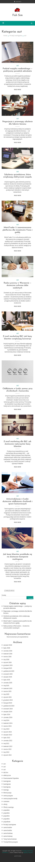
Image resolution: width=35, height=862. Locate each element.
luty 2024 (6, 729)
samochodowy (7, 833)
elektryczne (7, 775)
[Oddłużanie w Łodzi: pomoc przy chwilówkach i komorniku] (17, 371)
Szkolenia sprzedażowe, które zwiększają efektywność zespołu (16, 617)
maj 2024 (6, 720)
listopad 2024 (7, 703)
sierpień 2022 (7, 735)
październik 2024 (8, 706)
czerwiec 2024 (7, 717)
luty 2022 (6, 752)
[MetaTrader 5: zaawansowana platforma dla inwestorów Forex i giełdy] (17, 211)
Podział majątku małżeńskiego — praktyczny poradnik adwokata (17, 607)
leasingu (6, 790)
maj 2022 (6, 743)
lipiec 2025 (6, 680)
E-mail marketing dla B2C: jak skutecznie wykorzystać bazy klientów (17, 443)
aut (17, 65)
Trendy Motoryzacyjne (10, 842)
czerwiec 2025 (7, 683)
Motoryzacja (7, 793)
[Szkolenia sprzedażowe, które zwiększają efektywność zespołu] (17, 158)
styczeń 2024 (7, 732)
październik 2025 (8, 671)
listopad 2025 (7, 668)
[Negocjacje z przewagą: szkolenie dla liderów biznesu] (17, 105)
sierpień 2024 (7, 712)
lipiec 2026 (6, 648)
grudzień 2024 (7, 700)
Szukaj (4, 595)
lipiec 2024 (6, 714)
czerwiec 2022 (7, 740)
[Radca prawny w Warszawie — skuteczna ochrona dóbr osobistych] (17, 266)
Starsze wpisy (9, 590)
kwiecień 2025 (7, 688)
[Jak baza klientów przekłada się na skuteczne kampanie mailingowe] (17, 538)
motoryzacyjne (8, 796)
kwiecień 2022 (7, 746)
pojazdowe (6, 822)
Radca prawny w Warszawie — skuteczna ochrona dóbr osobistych (17, 285)
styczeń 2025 (7, 697)
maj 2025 (6, 685)
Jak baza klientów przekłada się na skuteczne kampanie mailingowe (17, 556)
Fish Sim (17, 15)
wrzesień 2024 (7, 709)
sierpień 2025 (7, 677)
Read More (17, 89)
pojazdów (6, 810)
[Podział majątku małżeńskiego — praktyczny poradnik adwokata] (17, 52)
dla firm (5, 772)
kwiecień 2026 (7, 654)
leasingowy (7, 787)
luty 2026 (6, 659)
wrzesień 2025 (7, 674)
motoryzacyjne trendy (10, 798)
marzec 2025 (7, 691)
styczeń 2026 (7, 662)
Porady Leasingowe (9, 824)
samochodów (7, 827)
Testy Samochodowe (10, 839)
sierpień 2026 (7, 645)
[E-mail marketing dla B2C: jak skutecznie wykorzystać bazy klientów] (17, 425)
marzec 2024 (7, 726)
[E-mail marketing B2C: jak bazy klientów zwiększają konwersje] (17, 321)
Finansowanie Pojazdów (11, 778)
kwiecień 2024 (7, 723)
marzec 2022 (7, 749)
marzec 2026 (7, 657)
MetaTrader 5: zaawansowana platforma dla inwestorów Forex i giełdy (18, 230)
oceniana (6, 801)
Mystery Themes (28, 852)
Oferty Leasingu (8, 807)
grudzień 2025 (7, 665)
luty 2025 (6, 694)
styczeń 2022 (7, 755)
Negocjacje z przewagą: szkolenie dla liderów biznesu (17, 612)
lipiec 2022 (6, 738)
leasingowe (7, 781)
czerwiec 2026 (7, 651)
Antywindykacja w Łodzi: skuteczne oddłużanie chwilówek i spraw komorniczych (18, 501)
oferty (5, 804)
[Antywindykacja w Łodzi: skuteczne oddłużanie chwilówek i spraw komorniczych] (17, 482)
